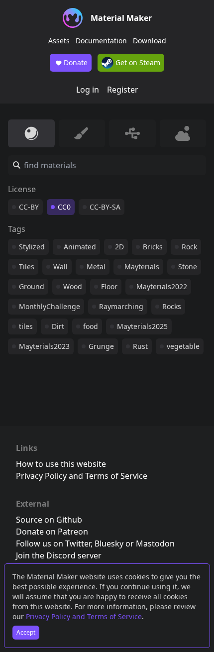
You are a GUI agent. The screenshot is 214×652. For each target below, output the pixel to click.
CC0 (64, 207)
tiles (26, 326)
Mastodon (155, 543)
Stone (187, 266)
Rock (189, 246)
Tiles (26, 266)
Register (122, 89)
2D (119, 246)
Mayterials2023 (44, 346)
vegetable (183, 346)
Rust (140, 346)
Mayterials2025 (142, 326)
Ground (31, 286)
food (90, 326)
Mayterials (141, 266)
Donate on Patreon (52, 531)
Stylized (32, 246)
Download (149, 40)
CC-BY (29, 207)
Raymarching (121, 306)
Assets (59, 40)
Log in (87, 89)
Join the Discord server (59, 555)
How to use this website (61, 463)
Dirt (58, 326)
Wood (72, 286)
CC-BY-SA (105, 207)
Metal (96, 266)
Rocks (171, 306)
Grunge (101, 346)
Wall (60, 266)
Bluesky (109, 543)
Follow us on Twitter (53, 543)
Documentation (101, 40)
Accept (25, 632)
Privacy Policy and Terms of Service (84, 616)
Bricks (153, 246)
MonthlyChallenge (49, 306)
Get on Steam (136, 62)
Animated (80, 246)
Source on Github (49, 519)
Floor (109, 286)
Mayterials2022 (161, 286)
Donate (76, 62)
